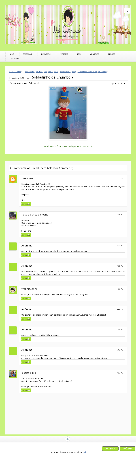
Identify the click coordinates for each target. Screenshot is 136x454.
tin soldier (102, 71)
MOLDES (111, 54)
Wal (84, 452)
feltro (50, 71)
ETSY (79, 54)
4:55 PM (120, 178)
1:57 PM (120, 289)
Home (11, 54)
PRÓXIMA (127, 448)
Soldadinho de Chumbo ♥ (53, 77)
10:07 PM (119, 373)
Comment (65, 168)
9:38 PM (120, 266)
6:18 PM (120, 214)
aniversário (30, 71)
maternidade (65, 71)
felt (45, 71)
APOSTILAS (94, 54)
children (39, 71)
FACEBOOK (27, 54)
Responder (25, 204)
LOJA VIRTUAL (14, 58)
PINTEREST (64, 54)
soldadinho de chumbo (87, 71)
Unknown (27, 178)
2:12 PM (120, 350)
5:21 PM (120, 245)
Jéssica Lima (28, 372)
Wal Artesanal (29, 288)
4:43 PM (120, 329)
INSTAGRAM (45, 54)
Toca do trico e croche (34, 214)
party (74, 71)
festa (56, 71)
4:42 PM (120, 309)
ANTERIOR (110, 448)
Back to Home (15, 71)
